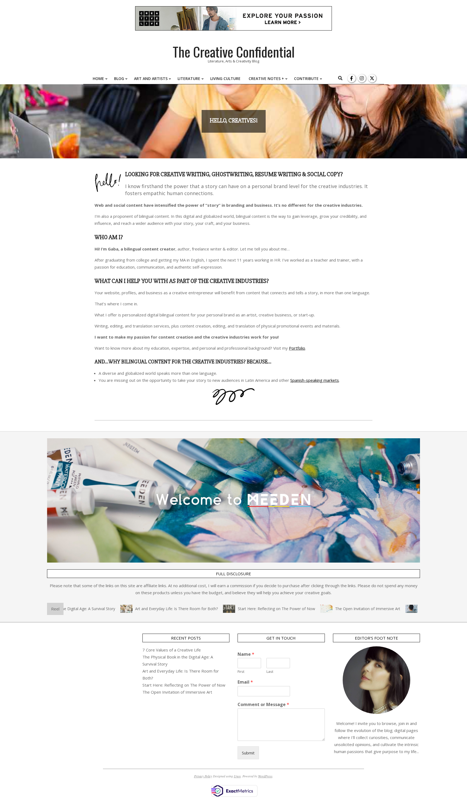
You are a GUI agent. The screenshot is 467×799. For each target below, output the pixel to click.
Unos (237, 776)
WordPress (265, 776)
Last (269, 671)
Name (246, 654)
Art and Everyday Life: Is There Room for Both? (158, 608)
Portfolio (297, 348)
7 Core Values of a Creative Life (171, 650)
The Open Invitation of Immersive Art (349, 608)
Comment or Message (263, 704)
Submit (248, 752)
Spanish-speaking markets (314, 380)
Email (245, 682)
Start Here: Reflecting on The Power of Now (258, 608)
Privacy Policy (203, 776)
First (241, 671)
